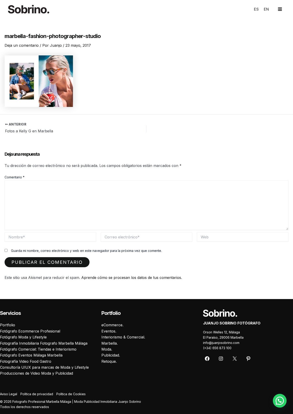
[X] (235, 358)
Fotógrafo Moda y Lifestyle (23, 337)
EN (266, 9)
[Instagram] (221, 358)
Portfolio (7, 325)
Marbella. (109, 343)
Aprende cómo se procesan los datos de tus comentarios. (131, 277)
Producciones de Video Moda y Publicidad (36, 373)
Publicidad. (110, 355)
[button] (280, 401)
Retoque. (109, 361)
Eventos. (108, 331)
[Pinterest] (248, 358)
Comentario (14, 177)
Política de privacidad (36, 394)
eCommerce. (112, 325)
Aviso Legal (8, 394)
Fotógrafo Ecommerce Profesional (30, 331)
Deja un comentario (22, 45)
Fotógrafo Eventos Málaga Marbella (31, 355)
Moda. (106, 349)
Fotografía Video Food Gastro (25, 361)
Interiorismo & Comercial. (123, 337)
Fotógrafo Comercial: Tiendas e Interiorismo (38, 349)
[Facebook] (207, 358)
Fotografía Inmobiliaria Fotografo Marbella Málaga (43, 343)
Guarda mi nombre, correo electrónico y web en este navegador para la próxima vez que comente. (86, 251)
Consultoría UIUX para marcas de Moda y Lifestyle (44, 367)
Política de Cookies (71, 394)
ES (256, 9)
